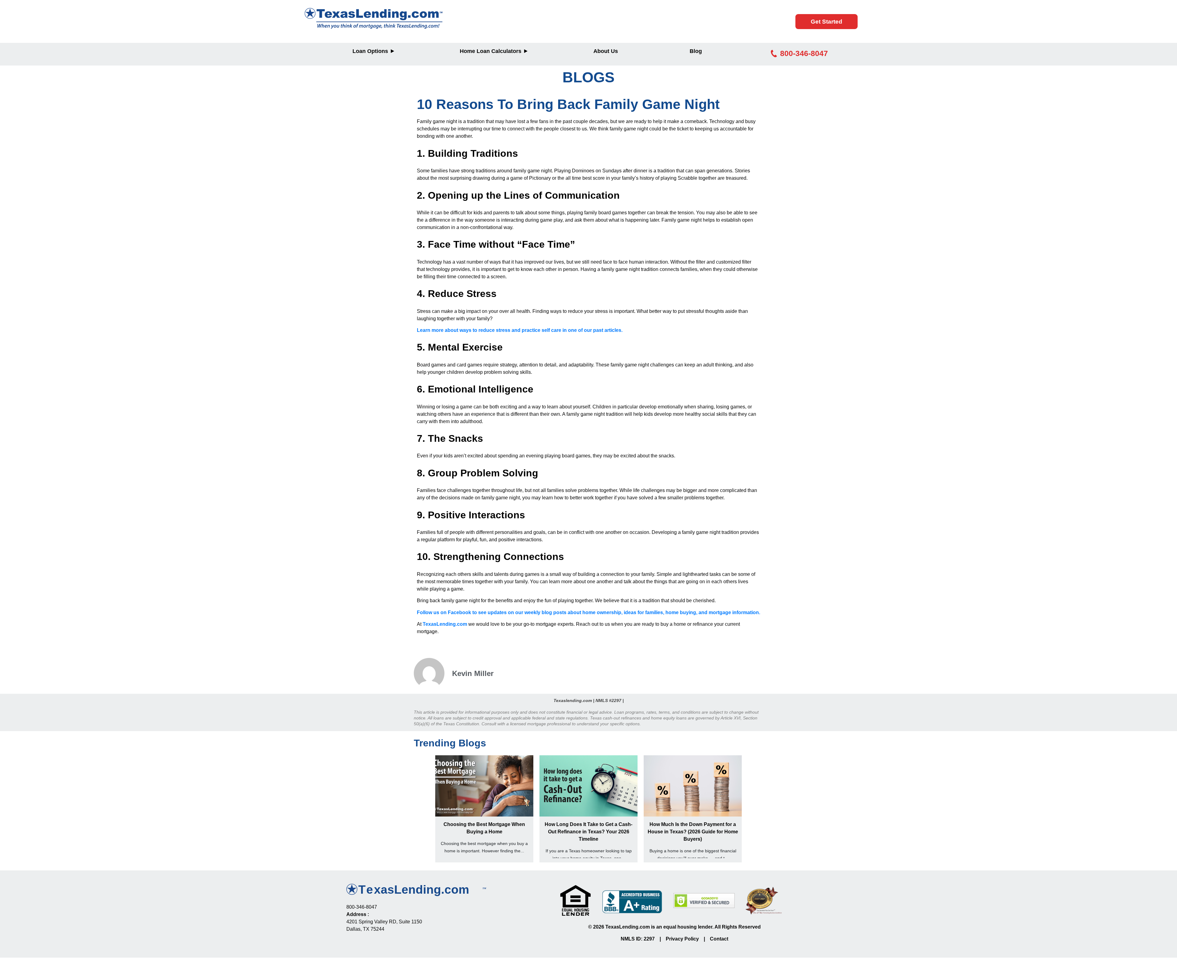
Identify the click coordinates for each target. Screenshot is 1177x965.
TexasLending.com (445, 624)
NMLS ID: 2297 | (643, 938)
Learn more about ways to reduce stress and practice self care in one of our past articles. (520, 330)
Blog (696, 51)
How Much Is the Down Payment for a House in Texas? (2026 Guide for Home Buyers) (693, 832)
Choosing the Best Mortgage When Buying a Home (484, 828)
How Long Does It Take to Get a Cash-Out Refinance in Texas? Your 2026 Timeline (588, 832)
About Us (605, 51)
